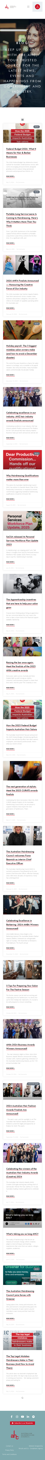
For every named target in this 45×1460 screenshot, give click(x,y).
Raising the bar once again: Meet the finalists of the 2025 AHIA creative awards (21, 666)
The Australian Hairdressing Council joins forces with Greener (20, 1295)
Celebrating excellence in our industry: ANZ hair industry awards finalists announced (21, 416)
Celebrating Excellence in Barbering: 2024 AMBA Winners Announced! (22, 924)
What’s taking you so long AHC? (22, 1234)
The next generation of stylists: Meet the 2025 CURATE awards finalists (22, 790)
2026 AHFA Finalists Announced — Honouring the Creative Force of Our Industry (22, 284)
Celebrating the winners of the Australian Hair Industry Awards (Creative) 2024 (22, 1172)
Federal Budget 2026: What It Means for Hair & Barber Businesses (21, 153)
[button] (22, 119)
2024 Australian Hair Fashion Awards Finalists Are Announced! (21, 1110)
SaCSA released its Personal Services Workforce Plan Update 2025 (22, 540)
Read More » (10, 176)
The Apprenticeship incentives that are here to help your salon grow (22, 603)
